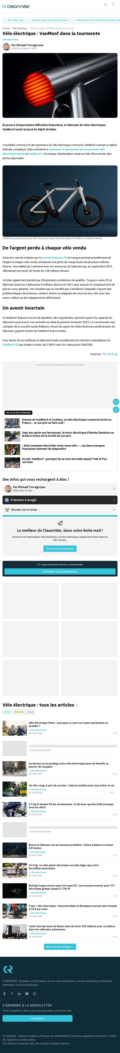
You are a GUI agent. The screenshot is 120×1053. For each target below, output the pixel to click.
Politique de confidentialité (54, 1036)
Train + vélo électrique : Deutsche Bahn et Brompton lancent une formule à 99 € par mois (73, 907)
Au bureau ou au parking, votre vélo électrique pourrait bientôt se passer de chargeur (69, 765)
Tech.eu (112, 354)
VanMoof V (36, 153)
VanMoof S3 (10, 344)
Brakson (64, 1043)
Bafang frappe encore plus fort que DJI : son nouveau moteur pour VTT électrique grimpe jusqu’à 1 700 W (72, 887)
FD (104, 354)
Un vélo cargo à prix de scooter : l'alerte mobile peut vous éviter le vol (71, 785)
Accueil (6, 28)
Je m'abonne (37, 1018)
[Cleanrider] (16, 6)
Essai (30, 712)
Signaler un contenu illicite (21, 1039)
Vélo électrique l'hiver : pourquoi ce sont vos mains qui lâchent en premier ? (68, 724)
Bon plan (19, 712)
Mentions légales (28, 1036)
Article (7, 712)
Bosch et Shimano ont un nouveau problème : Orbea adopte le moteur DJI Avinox (71, 846)
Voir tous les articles (59, 946)
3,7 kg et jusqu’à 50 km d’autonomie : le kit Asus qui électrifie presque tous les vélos (71, 806)
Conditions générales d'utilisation (89, 1036)
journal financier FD (54, 257)
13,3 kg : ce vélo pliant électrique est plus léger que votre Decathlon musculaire (64, 867)
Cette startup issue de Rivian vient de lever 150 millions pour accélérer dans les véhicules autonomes (72, 928)
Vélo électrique (19, 28)
